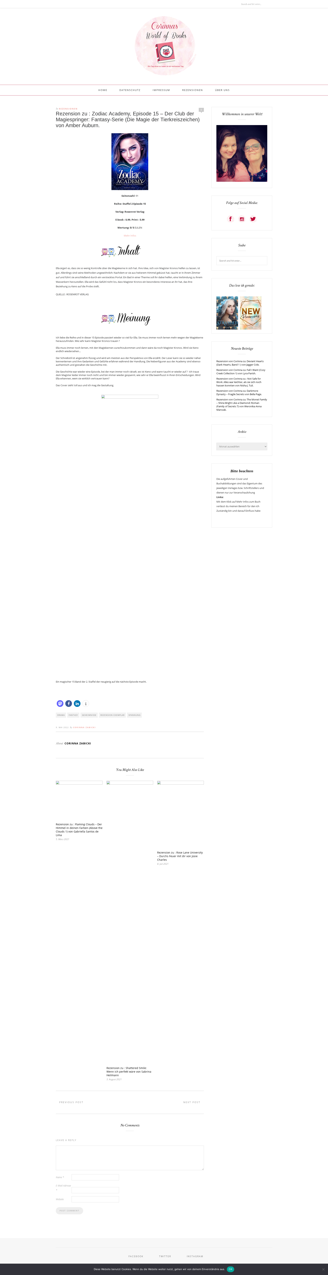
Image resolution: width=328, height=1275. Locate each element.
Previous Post (71, 1102)
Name (60, 1177)
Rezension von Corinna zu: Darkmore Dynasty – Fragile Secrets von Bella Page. (239, 392)
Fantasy (73, 715)
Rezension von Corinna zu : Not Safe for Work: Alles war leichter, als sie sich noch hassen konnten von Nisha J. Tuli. (238, 382)
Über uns (222, 90)
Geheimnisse (89, 715)
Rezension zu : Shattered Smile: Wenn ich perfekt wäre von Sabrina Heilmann (128, 1071)
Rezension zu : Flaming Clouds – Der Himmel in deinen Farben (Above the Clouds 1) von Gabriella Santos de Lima (79, 829)
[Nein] (323, 1269)
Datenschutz (129, 90)
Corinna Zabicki (84, 727)
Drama (61, 715)
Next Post (192, 1102)
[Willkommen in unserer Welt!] (241, 180)
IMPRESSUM (161, 90)
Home (102, 90)
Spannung (134, 715)
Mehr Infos (130, 235)
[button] (60, 703)
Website (60, 1199)
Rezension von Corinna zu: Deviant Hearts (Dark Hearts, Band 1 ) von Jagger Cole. (240, 362)
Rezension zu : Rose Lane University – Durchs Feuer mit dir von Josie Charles (180, 856)
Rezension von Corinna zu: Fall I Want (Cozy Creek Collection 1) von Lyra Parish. (240, 371)
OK (230, 1269)
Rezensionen (192, 90)
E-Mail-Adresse (63, 1188)
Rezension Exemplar (112, 715)
